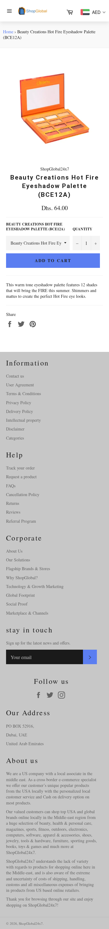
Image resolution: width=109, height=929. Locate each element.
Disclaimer (15, 429)
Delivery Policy (19, 411)
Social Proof (17, 604)
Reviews (13, 512)
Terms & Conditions (23, 393)
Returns (12, 503)
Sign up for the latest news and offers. (38, 643)
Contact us (15, 376)
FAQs (10, 486)
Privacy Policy (18, 402)
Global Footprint (20, 595)
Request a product (21, 476)
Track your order (20, 468)
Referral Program (21, 521)
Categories (15, 438)
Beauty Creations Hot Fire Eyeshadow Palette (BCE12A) (35, 227)
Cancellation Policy (22, 494)
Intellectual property (23, 420)
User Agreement (20, 385)
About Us (14, 551)
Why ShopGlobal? (22, 577)
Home (8, 31)
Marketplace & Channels (27, 613)
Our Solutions (18, 560)
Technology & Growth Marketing (35, 586)
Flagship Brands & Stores (28, 568)
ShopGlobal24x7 (31, 923)
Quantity (82, 229)
